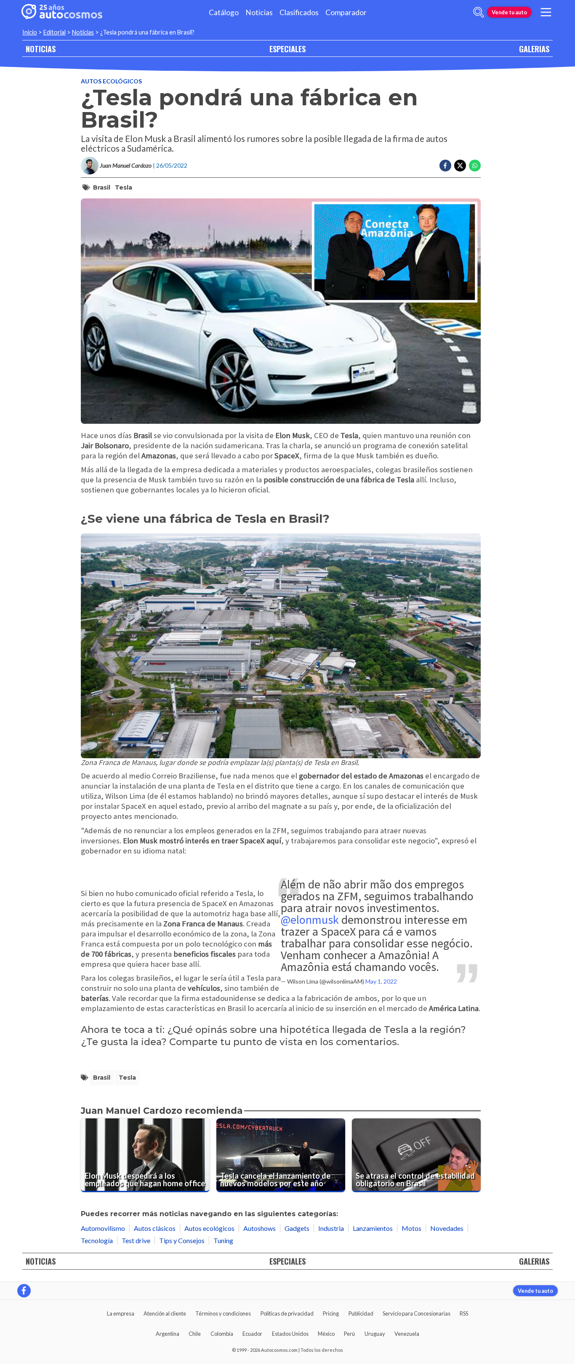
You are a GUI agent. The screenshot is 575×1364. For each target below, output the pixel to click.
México (326, 1333)
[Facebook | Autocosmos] (24, 1290)
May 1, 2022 (381, 981)
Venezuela (406, 1333)
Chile (195, 1333)
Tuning (223, 1240)
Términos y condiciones (223, 1313)
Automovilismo (103, 1228)
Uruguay (375, 1333)
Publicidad (361, 1313)
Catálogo (224, 12)
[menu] (546, 12)
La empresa (120, 1313)
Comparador (346, 12)
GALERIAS (534, 48)
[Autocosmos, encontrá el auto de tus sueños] (62, 12)
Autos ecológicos (111, 81)
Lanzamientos (373, 1228)
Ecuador (252, 1333)
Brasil (101, 187)
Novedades (446, 1228)
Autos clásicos (155, 1228)
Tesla (123, 187)
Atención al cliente (165, 1313)
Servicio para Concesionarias (416, 1313)
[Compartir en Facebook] (445, 165)
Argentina (167, 1333)
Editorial (54, 32)
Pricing (331, 1313)
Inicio (29, 32)
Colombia (221, 1333)
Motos (411, 1228)
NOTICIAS (41, 48)
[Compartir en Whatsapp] (475, 165)
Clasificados (299, 12)
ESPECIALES (287, 48)
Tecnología (97, 1240)
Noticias (259, 12)
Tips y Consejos (182, 1240)
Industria (331, 1228)
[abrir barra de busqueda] (479, 12)
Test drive (136, 1240)
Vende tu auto (509, 12)
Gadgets (297, 1228)
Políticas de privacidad (287, 1313)
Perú (349, 1333)
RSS (464, 1313)
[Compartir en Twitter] (460, 165)
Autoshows (259, 1228)
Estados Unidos (290, 1333)
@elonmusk (310, 919)
